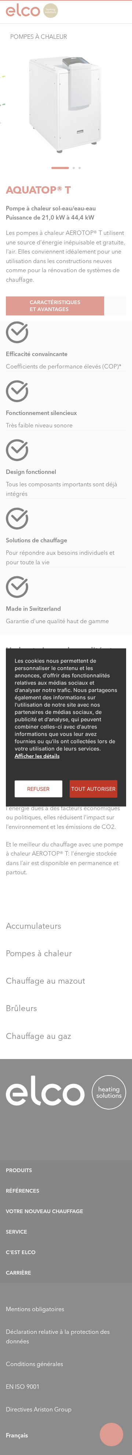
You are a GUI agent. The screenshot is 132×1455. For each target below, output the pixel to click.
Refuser (38, 789)
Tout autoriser (93, 789)
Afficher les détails (37, 756)
